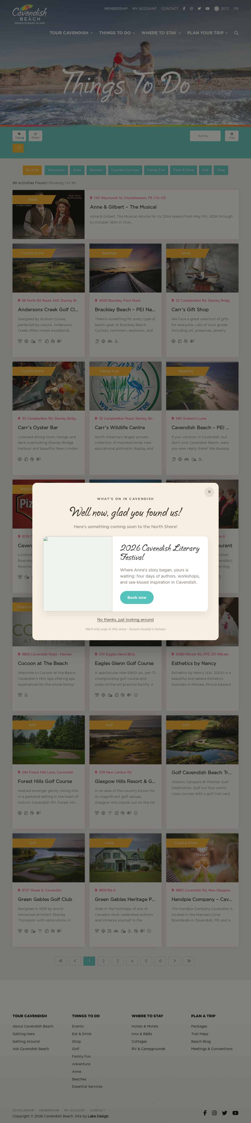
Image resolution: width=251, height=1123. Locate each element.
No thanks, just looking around (125, 620)
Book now (136, 597)
